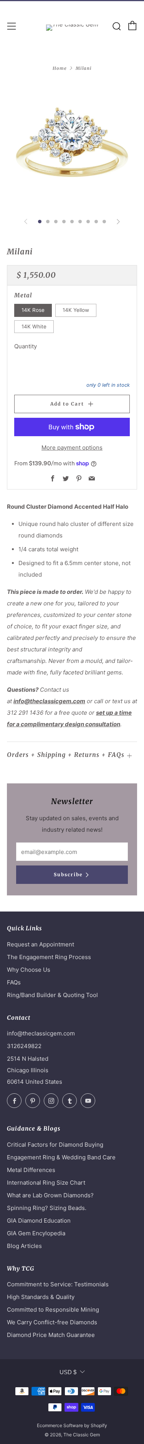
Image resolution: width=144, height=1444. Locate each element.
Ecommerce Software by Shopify (72, 1425)
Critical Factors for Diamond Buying (55, 1144)
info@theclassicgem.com (49, 701)
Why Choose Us (28, 969)
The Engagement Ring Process (49, 957)
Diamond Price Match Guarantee (51, 1335)
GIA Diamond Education (39, 1220)
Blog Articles (24, 1245)
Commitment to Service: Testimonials (58, 1284)
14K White (34, 326)
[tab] (39, 221)
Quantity (25, 346)
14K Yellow (76, 310)
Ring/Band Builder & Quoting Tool (52, 995)
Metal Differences (31, 1170)
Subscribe (68, 874)
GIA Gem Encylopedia (36, 1233)
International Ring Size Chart (46, 1182)
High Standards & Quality (40, 1297)
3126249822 (24, 1046)
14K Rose (33, 310)
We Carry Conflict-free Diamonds (52, 1322)
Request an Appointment (40, 944)
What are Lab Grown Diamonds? (50, 1195)
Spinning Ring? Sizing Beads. (46, 1208)
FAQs (14, 982)
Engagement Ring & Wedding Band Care (61, 1157)
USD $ (68, 1372)
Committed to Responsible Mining (53, 1309)
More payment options (72, 447)
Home (60, 68)
